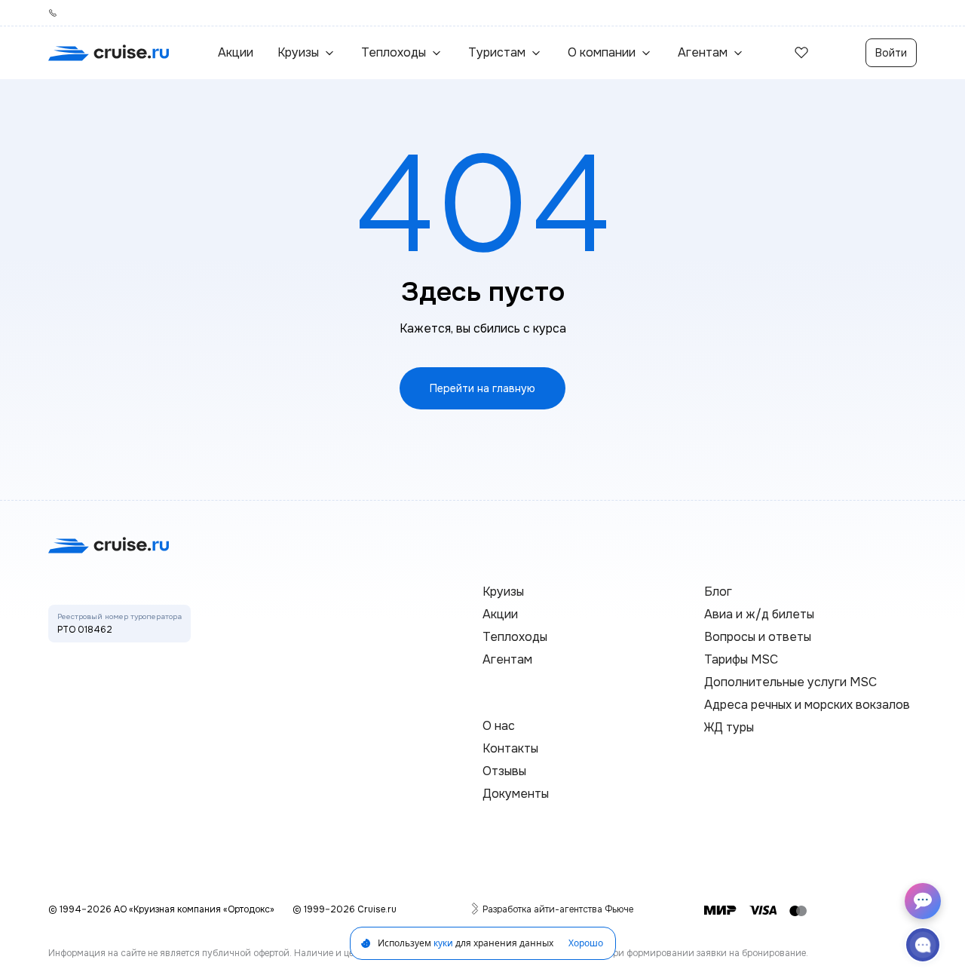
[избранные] (801, 52)
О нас (498, 726)
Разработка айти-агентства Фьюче (557, 909)
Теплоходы (514, 637)
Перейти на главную (482, 388)
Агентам (507, 659)
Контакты (510, 748)
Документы (515, 794)
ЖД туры (729, 727)
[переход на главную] (108, 52)
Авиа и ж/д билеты (759, 614)
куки (443, 943)
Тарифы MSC (741, 659)
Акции (235, 52)
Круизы (503, 591)
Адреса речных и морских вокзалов (807, 705)
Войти (891, 53)
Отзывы (504, 771)
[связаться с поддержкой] (923, 945)
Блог (718, 591)
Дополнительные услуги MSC (790, 682)
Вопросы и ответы (757, 637)
